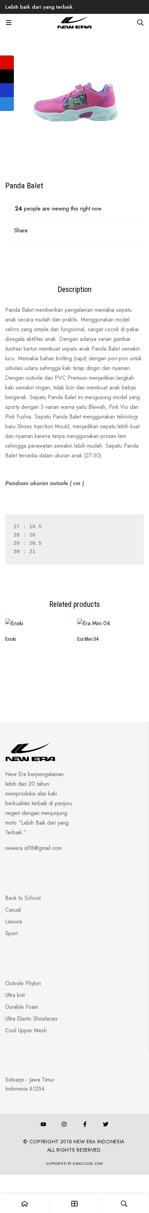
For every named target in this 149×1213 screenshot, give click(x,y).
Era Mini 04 (87, 639)
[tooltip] (7, 62)
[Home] (25, 1203)
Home (35, 18)
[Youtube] (43, 1124)
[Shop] (74, 1203)
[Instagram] (64, 1124)
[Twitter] (105, 1124)
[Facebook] (85, 1124)
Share (21, 230)
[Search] (140, 22)
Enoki (10, 639)
